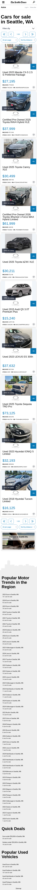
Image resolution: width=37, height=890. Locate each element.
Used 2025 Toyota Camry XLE (16, 168)
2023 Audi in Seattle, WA (10, 713)
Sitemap (18, 888)
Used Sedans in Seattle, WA (11, 871)
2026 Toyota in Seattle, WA (11, 625)
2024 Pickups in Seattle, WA (11, 725)
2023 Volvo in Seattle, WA (10, 719)
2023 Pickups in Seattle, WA (11, 778)
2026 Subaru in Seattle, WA (11, 808)
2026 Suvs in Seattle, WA (10, 637)
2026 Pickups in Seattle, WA (11, 796)
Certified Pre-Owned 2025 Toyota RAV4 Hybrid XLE (16, 120)
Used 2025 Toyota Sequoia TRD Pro (17, 405)
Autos (3, 7)
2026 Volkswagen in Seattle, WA (12, 802)
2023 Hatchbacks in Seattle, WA (12, 690)
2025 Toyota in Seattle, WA (11, 619)
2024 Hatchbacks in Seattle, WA (12, 755)
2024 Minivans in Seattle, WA (11, 772)
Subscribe (33, 7)
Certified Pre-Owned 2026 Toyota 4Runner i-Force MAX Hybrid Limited (18, 217)
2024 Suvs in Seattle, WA (10, 601)
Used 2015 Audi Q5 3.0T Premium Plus (15, 310)
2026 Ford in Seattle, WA (10, 820)
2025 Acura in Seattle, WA (10, 731)
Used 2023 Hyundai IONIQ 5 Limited (18, 452)
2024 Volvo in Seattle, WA (10, 743)
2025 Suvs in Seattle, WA (10, 595)
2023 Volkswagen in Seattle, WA (12, 684)
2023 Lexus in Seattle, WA (10, 643)
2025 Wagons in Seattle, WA (11, 790)
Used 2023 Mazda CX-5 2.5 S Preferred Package (17, 73)
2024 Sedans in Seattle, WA (11, 631)
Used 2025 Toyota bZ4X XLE (18, 262)
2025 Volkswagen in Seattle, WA (12, 649)
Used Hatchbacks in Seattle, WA (12, 877)
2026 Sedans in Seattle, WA (11, 737)
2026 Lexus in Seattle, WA (10, 749)
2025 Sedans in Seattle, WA (11, 666)
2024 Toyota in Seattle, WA (11, 613)
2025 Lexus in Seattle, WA (10, 678)
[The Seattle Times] (18, 2)
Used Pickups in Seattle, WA (11, 883)
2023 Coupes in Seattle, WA (11, 814)
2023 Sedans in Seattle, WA (11, 696)
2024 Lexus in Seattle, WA (10, 654)
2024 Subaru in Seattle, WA (11, 702)
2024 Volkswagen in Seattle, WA (12, 708)
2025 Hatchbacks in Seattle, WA (12, 761)
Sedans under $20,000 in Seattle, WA (14, 843)
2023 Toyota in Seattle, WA (11, 660)
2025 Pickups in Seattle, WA (11, 784)
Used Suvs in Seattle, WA (10, 865)
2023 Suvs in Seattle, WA (10, 607)
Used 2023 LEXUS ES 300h (17, 356)
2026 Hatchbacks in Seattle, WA (12, 767)
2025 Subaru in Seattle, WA (11, 672)
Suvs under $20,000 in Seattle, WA (13, 837)
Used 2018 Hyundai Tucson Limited (17, 500)
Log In (26, 7)
